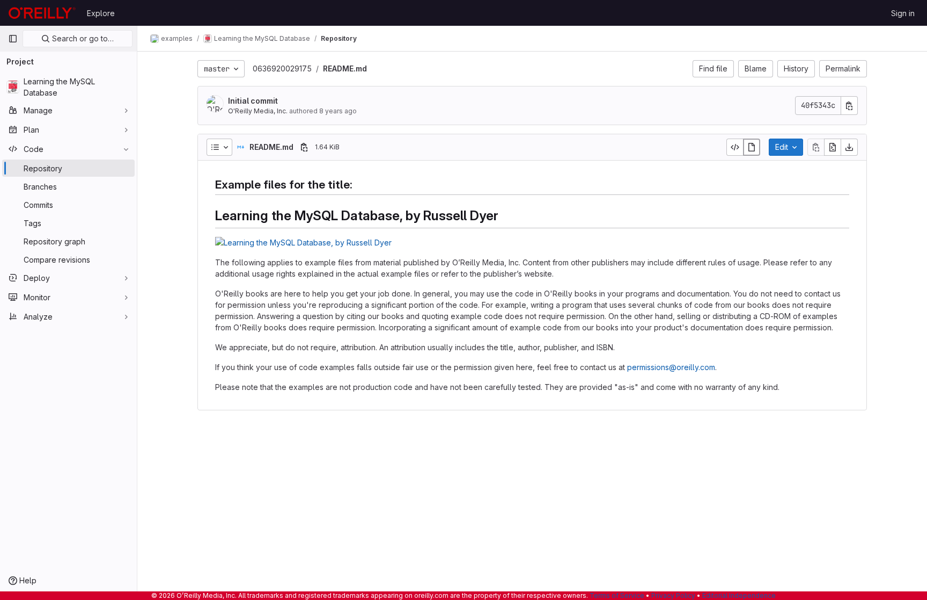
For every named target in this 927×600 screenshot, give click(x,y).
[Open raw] (832, 147)
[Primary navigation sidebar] (12, 38)
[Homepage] (42, 12)
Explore (101, 13)
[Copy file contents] (816, 147)
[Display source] (735, 147)
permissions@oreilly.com (671, 367)
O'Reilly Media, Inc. (258, 111)
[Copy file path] (304, 147)
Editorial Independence (739, 595)
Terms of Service (617, 595)
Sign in (903, 13)
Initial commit (253, 100)
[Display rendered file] (751, 147)
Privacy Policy (673, 595)
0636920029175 (282, 68)
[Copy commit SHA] (849, 105)
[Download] (849, 147)
